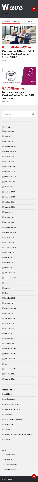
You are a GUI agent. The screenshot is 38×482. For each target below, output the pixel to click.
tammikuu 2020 (10, 268)
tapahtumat (8, 424)
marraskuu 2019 (10, 278)
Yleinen (28, 48)
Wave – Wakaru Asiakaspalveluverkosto (18, 434)
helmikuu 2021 (9, 222)
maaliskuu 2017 (10, 369)
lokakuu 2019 (9, 283)
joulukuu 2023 (9, 182)
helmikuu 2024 (9, 171)
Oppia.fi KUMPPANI (12, 409)
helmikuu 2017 (9, 374)
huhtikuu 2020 (9, 252)
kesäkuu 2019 (9, 303)
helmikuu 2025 (9, 141)
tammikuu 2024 (10, 177)
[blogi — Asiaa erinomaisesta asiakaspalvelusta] (19, 7)
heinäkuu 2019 (9, 298)
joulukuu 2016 (9, 379)
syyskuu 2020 (9, 242)
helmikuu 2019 (9, 313)
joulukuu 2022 (9, 197)
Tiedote (7, 429)
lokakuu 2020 (9, 237)
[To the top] (34, 476)
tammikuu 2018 (10, 354)
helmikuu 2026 (9, 131)
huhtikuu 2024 (9, 166)
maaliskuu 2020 (10, 257)
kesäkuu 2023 (9, 192)
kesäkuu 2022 (9, 202)
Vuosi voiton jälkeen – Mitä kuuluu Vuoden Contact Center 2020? (18, 54)
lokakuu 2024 (9, 156)
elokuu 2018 (8, 333)
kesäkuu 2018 (9, 338)
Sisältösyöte (8, 460)
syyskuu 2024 (9, 161)
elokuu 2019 (8, 293)
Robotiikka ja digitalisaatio (14, 419)
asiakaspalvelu (8, 46)
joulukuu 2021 (9, 207)
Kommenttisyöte (10, 465)
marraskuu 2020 (10, 232)
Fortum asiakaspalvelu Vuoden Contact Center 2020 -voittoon (18, 95)
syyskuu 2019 (9, 288)
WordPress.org (10, 470)
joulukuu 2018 (9, 318)
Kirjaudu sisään (9, 455)
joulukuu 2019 (9, 273)
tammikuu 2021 (10, 227)
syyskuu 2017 (9, 364)
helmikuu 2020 (9, 263)
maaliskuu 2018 (10, 348)
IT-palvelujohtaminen (12, 404)
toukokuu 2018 (10, 343)
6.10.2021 (5, 60)
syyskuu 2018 (9, 328)
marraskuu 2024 (10, 151)
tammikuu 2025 (10, 146)
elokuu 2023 (8, 187)
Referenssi (8, 414)
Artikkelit (8, 394)
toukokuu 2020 (10, 247)
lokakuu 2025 (9, 136)
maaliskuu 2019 (10, 308)
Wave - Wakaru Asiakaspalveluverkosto (15, 47)
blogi (5, 14)
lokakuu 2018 (9, 323)
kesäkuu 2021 (9, 217)
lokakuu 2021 (9, 212)
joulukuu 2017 (9, 359)
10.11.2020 (5, 101)
